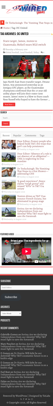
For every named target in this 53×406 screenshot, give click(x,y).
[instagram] (32, 399)
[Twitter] (26, 399)
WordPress (21, 395)
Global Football (12, 52)
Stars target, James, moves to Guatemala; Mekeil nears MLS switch (24, 42)
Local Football (26, 52)
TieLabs (46, 395)
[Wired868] (26, 8)
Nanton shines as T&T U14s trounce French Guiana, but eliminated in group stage (31, 198)
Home (6, 28)
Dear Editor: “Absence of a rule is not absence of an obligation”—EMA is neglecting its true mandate (34, 157)
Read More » (9, 104)
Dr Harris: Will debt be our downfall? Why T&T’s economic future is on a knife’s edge (24, 356)
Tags (42, 135)
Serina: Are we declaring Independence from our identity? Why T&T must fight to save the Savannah (34, 212)
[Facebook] (23, 399)
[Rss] (21, 399)
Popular (17, 135)
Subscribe (11, 297)
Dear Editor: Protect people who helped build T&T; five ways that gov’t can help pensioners (34, 143)
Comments (30, 135)
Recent (6, 135)
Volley (36, 52)
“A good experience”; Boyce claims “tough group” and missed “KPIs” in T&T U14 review (31, 184)
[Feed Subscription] (52, 34)
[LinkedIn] (29, 399)
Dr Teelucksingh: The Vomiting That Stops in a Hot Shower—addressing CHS (33, 171)
